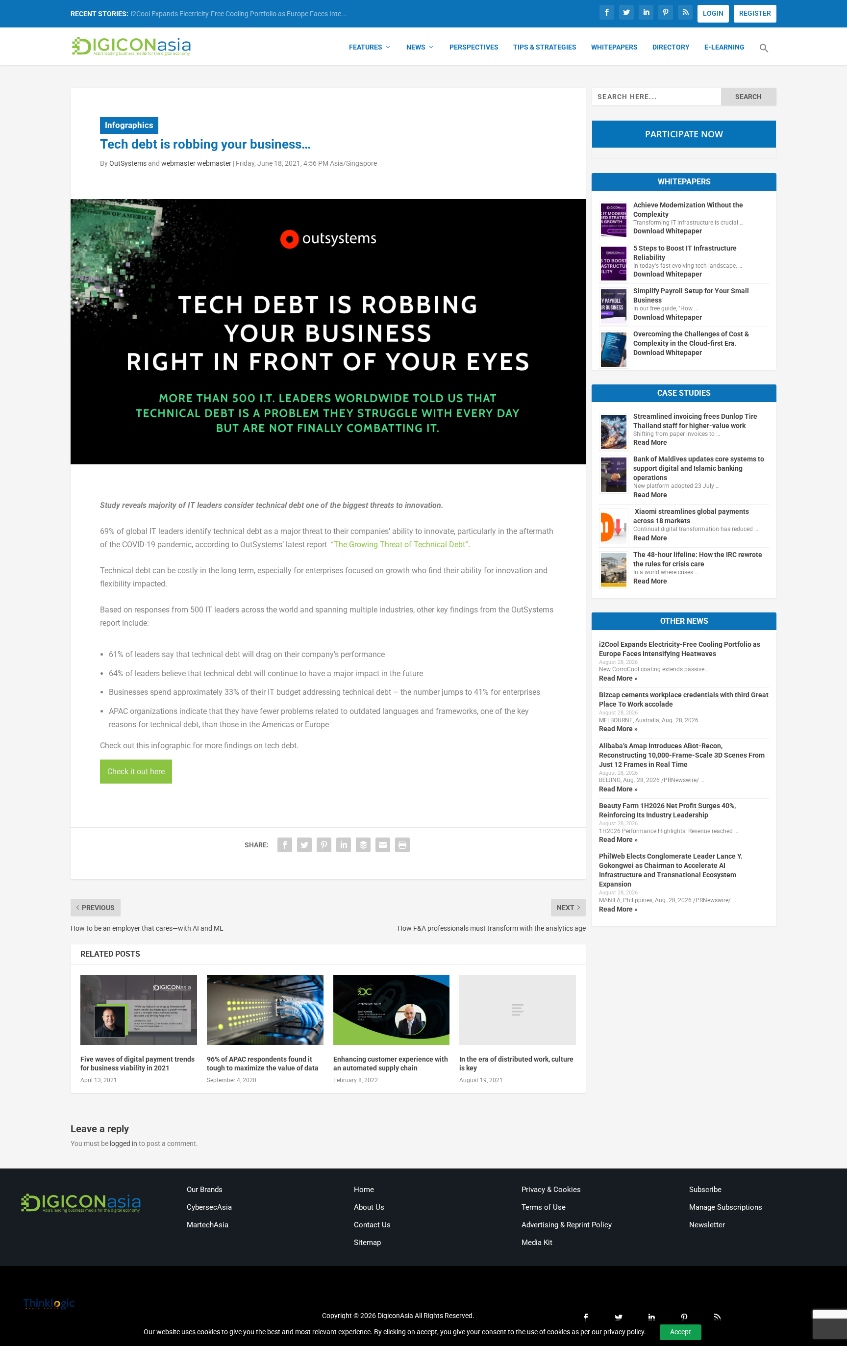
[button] (764, 54)
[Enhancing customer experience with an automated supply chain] (391, 1010)
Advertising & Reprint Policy (567, 1224)
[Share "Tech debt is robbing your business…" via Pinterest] (324, 845)
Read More (650, 442)
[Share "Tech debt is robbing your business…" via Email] (383, 845)
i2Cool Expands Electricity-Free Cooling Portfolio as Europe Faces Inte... (239, 14)
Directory (671, 47)
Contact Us (372, 1224)
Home (364, 1189)
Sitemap (367, 1242)
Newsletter (707, 1224)
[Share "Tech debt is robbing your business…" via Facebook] (285, 845)
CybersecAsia (209, 1207)
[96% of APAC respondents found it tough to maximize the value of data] (265, 1010)
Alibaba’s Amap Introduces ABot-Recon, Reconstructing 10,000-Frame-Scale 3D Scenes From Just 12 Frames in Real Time (682, 755)
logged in (123, 1143)
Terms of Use (544, 1207)
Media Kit (537, 1242)
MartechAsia (207, 1224)
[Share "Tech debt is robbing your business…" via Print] (402, 845)
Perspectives (473, 47)
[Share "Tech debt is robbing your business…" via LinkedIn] (343, 845)
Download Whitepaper (667, 231)
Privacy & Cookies (551, 1189)
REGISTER (755, 13)
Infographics (129, 125)
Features (365, 47)
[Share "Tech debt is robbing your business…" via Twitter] (304, 845)
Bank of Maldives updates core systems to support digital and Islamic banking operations (698, 468)
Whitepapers (614, 47)
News (415, 47)
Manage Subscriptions (725, 1207)
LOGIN (713, 13)
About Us (369, 1207)
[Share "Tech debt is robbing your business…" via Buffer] (363, 845)
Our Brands (205, 1189)
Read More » (618, 678)
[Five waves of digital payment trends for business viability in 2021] (138, 1010)
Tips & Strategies (544, 47)
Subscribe (705, 1189)
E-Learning (724, 47)
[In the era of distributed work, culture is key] (517, 1010)
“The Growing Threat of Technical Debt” (398, 544)
